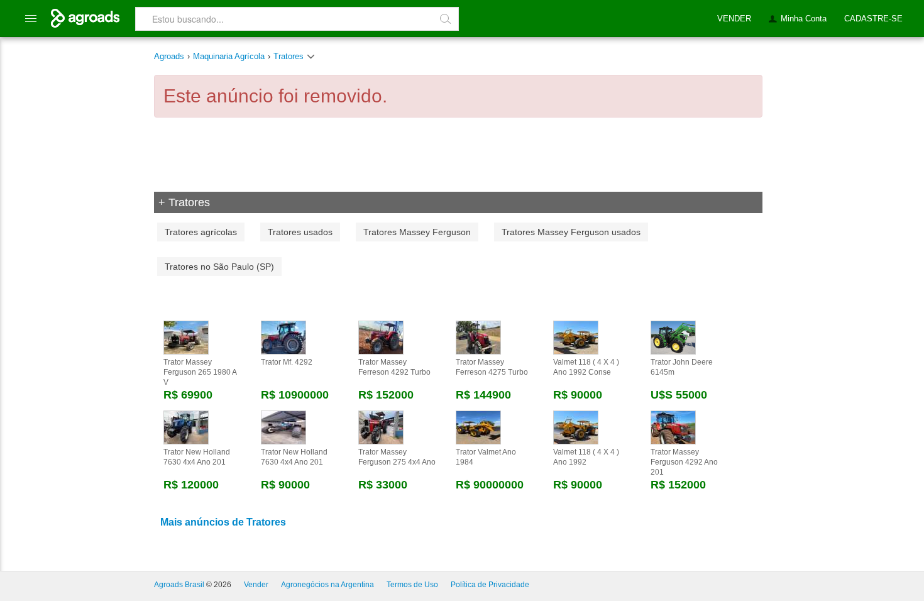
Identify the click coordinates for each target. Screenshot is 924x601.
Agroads (169, 56)
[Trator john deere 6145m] (673, 337)
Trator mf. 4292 (286, 362)
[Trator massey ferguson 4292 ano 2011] (673, 426)
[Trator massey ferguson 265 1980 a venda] (186, 337)
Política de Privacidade (490, 584)
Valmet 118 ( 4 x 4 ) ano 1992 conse (586, 367)
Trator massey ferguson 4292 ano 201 (684, 462)
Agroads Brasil (179, 584)
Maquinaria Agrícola (229, 56)
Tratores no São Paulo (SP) (219, 267)
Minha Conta (804, 18)
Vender (256, 584)
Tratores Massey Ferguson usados (571, 232)
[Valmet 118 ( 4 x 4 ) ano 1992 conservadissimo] (575, 337)
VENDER (734, 18)
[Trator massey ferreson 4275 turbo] (478, 337)
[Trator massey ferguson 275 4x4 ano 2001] (381, 426)
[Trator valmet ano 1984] (478, 426)
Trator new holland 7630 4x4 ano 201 (196, 457)
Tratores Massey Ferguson (417, 232)
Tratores (289, 56)
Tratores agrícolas (201, 232)
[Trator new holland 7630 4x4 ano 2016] (186, 426)
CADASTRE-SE (873, 18)
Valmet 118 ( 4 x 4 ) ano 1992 (586, 457)
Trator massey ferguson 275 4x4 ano (397, 457)
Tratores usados (300, 232)
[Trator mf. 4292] (283, 337)
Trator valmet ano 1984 (486, 457)
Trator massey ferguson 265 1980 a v (199, 372)
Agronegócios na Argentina (327, 584)
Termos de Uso (412, 584)
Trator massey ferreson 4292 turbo (394, 367)
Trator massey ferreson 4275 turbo (492, 367)
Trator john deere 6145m (682, 367)
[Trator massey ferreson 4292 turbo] (381, 337)
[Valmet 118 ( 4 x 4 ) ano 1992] (575, 426)
